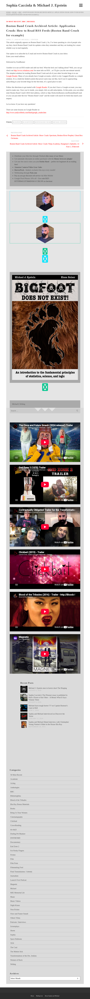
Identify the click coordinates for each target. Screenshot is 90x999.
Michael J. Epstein (29, 39)
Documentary (15, 842)
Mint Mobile (48, 176)
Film (12, 859)
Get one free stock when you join (31, 162)
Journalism (14, 876)
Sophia (12, 935)
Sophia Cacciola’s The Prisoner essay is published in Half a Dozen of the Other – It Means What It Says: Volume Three (48, 697)
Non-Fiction (14, 910)
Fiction (12, 855)
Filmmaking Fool (16, 867)
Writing (13, 964)
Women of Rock (16, 960)
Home (32, 996)
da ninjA (13, 830)
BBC (24, 21)
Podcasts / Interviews (18, 922)
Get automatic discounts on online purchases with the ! (43, 159)
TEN (12, 943)
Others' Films (15, 918)
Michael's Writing (18, 404)
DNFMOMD (15, 838)
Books (12, 809)
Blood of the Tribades (18, 800)
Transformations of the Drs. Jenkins (23, 956)
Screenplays (14, 926)
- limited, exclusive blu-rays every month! (34, 170)
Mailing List (39, 996)
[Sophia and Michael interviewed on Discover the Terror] (23, 716)
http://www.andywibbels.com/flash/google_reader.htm (26, 113)
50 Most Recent (13, 21)
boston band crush (43, 122)
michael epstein (59, 122)
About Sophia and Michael (52, 996)
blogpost (17, 122)
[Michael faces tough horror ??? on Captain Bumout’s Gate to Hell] (23, 708)
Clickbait (13, 821)
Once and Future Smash (19, 914)
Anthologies (14, 787)
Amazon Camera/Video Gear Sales (28, 167)
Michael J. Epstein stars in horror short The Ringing (48, 688)
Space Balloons (16, 939)
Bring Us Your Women (18, 813)
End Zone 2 (14, 846)
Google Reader (11, 76)
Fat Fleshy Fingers (17, 851)
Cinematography (16, 817)
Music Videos (15, 901)
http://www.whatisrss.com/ (24, 70)
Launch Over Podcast (18, 880)
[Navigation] (81, 5)
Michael (31, 21)
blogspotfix (28, 122)
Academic (14, 779)
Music (12, 897)
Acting (12, 783)
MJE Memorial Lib (17, 893)
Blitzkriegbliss (15, 796)
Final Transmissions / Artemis (21, 872)
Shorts (12, 931)
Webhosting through (25, 173)
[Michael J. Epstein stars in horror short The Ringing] (23, 689)
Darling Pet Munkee (17, 834)
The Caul (13, 947)
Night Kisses (15, 905)
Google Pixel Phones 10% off (25, 178)
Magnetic (13, 884)
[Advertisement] (21, 751)
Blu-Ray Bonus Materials (19, 804)
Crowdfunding (15, 825)
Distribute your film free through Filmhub (29, 156)
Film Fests (14, 863)
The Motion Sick (16, 952)
